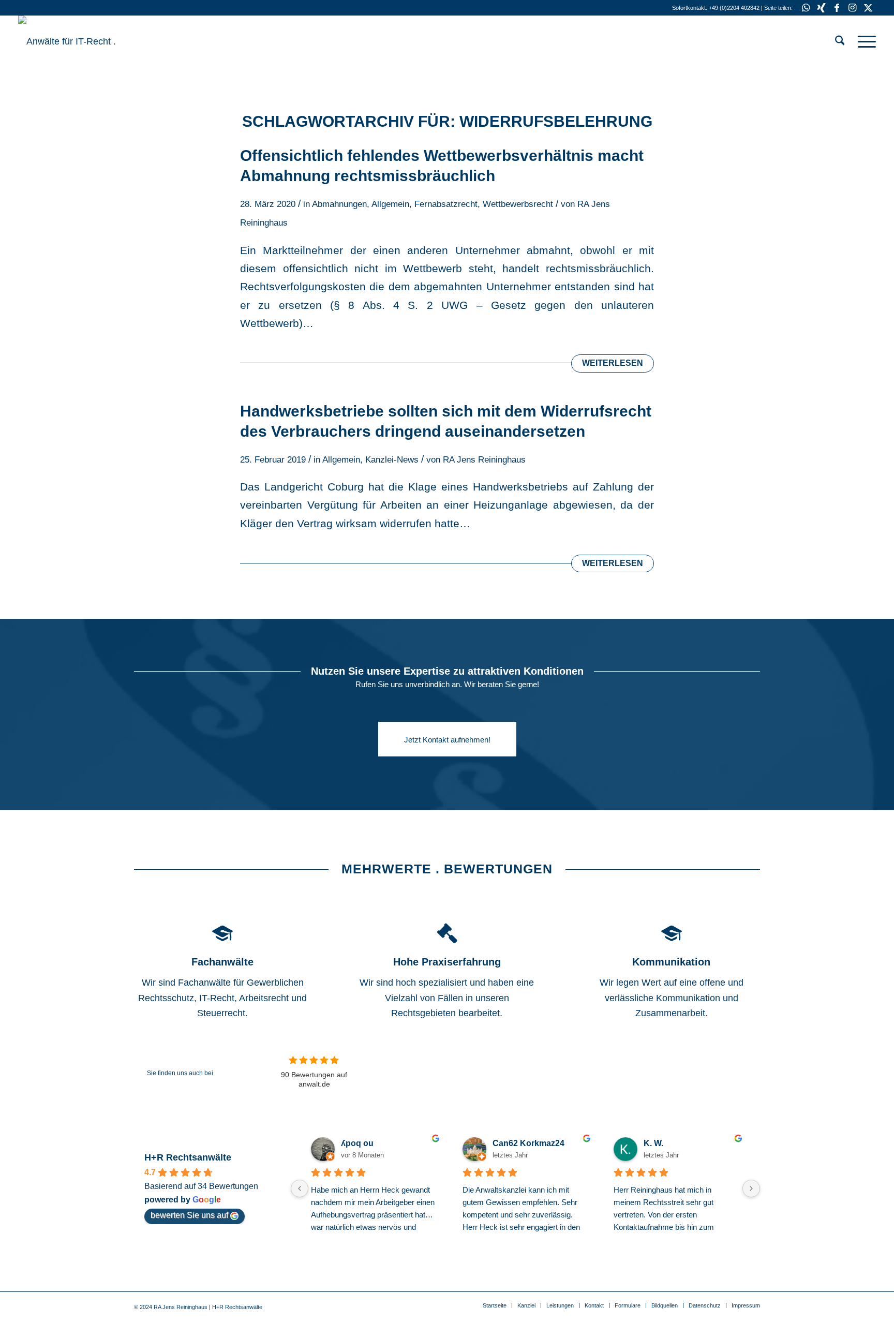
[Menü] (863, 41)
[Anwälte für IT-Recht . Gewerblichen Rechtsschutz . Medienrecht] (95, 41)
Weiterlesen (612, 363)
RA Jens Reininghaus (484, 460)
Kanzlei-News (392, 460)
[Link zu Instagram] (852, 8)
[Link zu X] (868, 8)
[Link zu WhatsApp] (805, 8)
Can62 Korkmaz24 (528, 1143)
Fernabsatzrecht (446, 204)
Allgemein (390, 204)
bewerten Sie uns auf (189, 1215)
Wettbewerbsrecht (518, 204)
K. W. (653, 1143)
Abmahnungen (339, 204)
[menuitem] (840, 41)
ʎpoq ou (357, 1143)
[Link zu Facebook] (836, 8)
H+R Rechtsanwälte (187, 1157)
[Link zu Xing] (821, 8)
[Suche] (840, 41)
